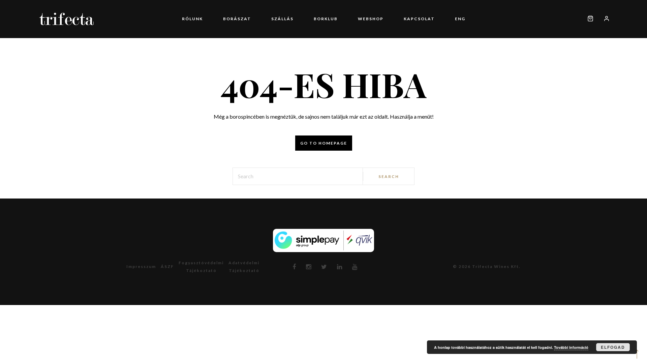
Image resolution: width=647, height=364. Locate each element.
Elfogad (613, 347)
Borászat (257, 18)
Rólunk (222, 18)
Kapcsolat (398, 18)
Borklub (326, 18)
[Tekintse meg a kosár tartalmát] (590, 19)
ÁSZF (167, 266)
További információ (571, 347)
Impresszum (141, 266)
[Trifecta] (66, 19)
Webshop (360, 18)
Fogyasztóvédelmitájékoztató (201, 266)
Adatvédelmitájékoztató (243, 266)
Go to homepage (323, 143)
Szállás (292, 18)
